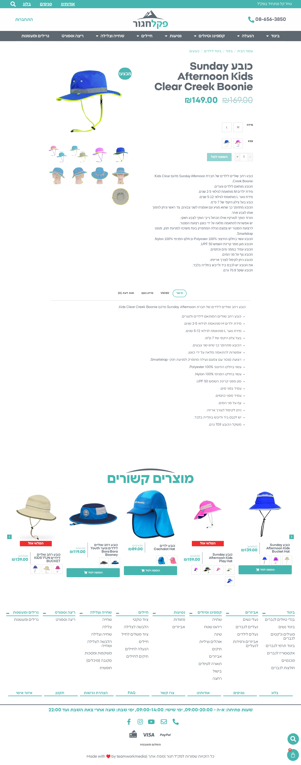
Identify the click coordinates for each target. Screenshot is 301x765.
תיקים (217, 649)
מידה (250, 125)
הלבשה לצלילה (136, 627)
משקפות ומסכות (98, 653)
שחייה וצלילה (112, 36)
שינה (218, 634)
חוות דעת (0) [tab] (126, 293)
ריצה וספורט (73, 36)
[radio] (238, 127)
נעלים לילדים (247, 634)
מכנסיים (288, 661)
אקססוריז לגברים (281, 653)
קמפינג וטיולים (212, 36)
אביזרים (215, 656)
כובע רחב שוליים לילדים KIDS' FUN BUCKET (47, 558)
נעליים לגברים (247, 627)
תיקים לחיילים (137, 656)
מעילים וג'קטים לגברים (283, 636)
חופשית (106, 668)
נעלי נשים (250, 620)
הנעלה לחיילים (136, 649)
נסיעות (176, 36)
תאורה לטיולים (210, 664)
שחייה (107, 620)
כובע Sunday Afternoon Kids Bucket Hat (278, 548)
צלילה (107, 627)
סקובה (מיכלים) (99, 661)
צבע (250, 141)
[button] (265, 569)
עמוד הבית (245, 51)
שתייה (217, 620)
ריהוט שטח (213, 627)
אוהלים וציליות (210, 642)
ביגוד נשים (286, 627)
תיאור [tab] (179, 293)
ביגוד (275, 36)
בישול (217, 671)
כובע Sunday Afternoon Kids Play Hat (220, 558)
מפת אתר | (155, 756)
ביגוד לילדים (212, 51)
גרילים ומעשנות (35, 36)
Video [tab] (165, 293)
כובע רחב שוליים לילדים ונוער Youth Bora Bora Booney (104, 549)
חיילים (147, 36)
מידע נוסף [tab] (147, 293)
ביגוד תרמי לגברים (280, 646)
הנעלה (248, 36)
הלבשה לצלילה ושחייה (99, 644)
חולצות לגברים (283, 668)
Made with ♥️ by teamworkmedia (116, 756)
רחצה (217, 679)
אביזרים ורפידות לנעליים (245, 644)
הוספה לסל (219, 157)
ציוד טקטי (140, 620)
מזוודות (179, 620)
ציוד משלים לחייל (134, 634)
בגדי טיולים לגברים (280, 620)
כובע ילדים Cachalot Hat (164, 547)
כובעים (194, 51)
